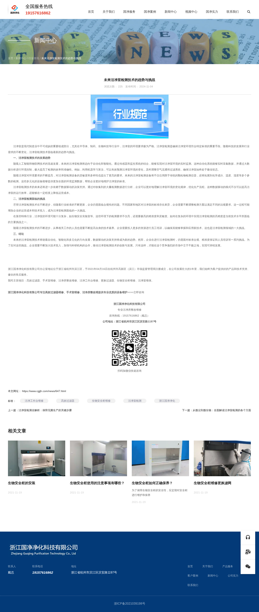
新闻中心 (171, 11)
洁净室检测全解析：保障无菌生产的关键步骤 (45, 410)
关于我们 (109, 11)
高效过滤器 (67, 400)
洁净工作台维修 (34, 400)
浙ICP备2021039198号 (129, 603)
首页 (91, 11)
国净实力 (212, 11)
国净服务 (129, 11)
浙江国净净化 (167, 400)
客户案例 (193, 575)
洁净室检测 (134, 400)
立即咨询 (138, 292)
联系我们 (233, 11)
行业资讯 (33, 58)
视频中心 (191, 11)
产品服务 (227, 566)
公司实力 (233, 575)
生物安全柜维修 (101, 400)
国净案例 (150, 11)
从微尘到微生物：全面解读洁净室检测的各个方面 (222, 410)
